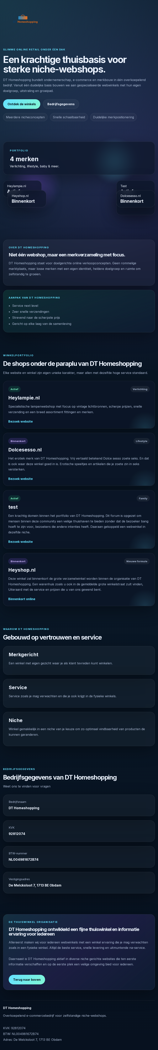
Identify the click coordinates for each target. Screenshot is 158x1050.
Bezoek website (20, 421)
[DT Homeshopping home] (25, 19)
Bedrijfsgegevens (61, 104)
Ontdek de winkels (22, 104)
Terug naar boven (27, 980)
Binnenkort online (21, 599)
